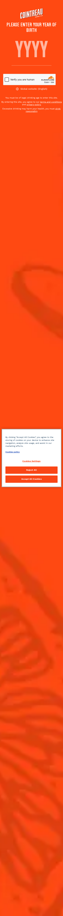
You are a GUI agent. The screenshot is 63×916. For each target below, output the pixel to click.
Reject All (31, 470)
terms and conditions (51, 102)
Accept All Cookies (31, 479)
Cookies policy (12, 452)
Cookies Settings (31, 461)
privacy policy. (34, 104)
